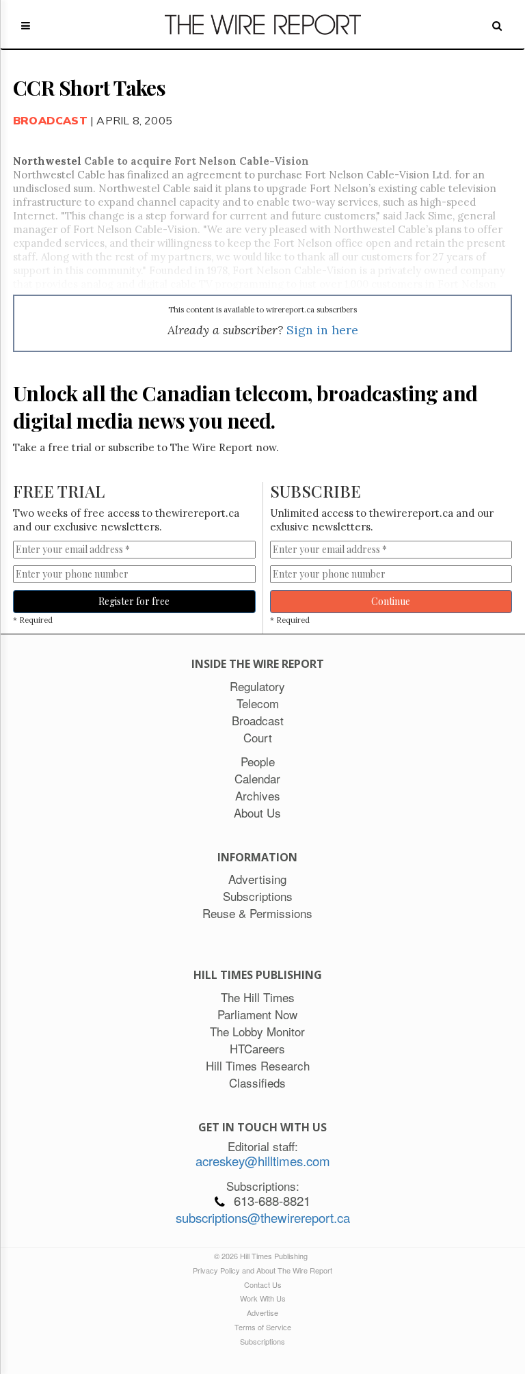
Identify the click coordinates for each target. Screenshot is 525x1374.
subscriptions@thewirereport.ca (263, 1217)
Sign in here (322, 330)
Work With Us (263, 1298)
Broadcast (50, 120)
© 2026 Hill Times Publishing (263, 1255)
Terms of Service (262, 1326)
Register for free (134, 601)
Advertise (262, 1312)
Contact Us (263, 1284)
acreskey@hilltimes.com (263, 1161)
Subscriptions (262, 1341)
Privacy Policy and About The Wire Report (262, 1270)
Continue (390, 601)
